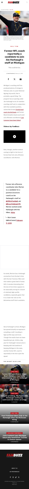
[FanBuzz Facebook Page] (10, 477)
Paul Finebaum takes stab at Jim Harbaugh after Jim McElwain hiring (14, 417)
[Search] (27, 2)
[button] (2, 2)
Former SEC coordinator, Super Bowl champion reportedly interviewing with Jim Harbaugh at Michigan (14, 377)
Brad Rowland (11, 73)
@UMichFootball (12, 201)
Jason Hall (15, 401)
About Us (14, 468)
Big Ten (11, 9)
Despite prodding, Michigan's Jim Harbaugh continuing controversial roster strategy (14, 398)
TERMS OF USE (14, 482)
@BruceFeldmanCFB (13, 204)
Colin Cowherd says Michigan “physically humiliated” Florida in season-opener (14, 437)
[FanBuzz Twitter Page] (18, 477)
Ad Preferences (14, 471)
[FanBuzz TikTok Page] (15, 477)
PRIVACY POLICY (14, 484)
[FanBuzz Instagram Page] (13, 477)
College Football (5, 9)
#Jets (13, 212)
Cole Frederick (15, 421)
